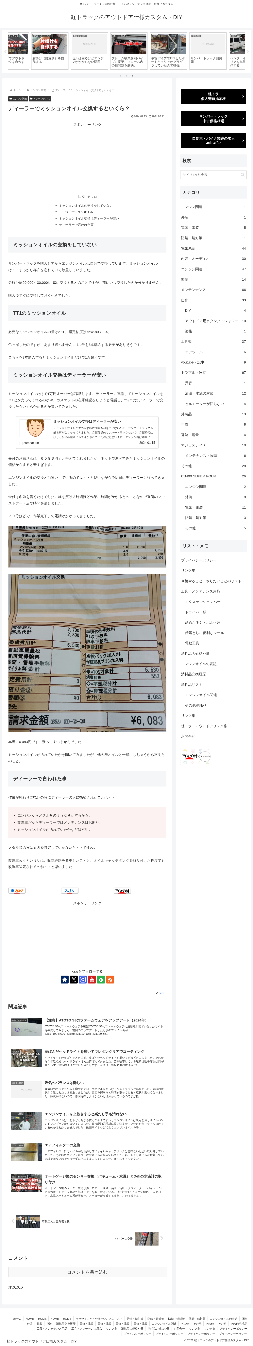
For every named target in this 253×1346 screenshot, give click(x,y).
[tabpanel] (27, 51)
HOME (30, 1318)
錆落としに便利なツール (204, 633)
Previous (5, 52)
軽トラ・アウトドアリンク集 (204, 726)
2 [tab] (126, 76)
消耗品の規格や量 (195, 654)
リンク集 (188, 571)
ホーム (17, 1318)
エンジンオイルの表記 (199, 664)
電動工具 (192, 643)
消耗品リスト (191, 685)
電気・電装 (86, 1323)
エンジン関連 (20, 98)
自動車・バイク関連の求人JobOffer (213, 140)
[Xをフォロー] (74, 979)
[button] (242, 174)
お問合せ (188, 736)
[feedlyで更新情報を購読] (101, 979)
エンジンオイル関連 (201, 695)
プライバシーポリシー (199, 560)
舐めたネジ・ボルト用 (203, 622)
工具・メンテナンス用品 (200, 591)
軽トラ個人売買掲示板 (213, 96)
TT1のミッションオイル (76, 212)
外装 (244, 1318)
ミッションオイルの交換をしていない (86, 205)
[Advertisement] (87, 155)
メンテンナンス (41, 98)
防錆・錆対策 (135, 1318)
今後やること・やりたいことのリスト (211, 581)
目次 (81, 197)
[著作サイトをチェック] (65, 979)
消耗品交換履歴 (193, 674)
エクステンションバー (203, 602)
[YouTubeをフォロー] (92, 979)
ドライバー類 (195, 612)
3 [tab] (132, 76)
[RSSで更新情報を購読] (110, 979)
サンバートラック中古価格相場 (213, 118)
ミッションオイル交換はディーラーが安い (89, 218)
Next (248, 52)
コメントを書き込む (87, 1272)
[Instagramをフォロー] (83, 979)
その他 (185, 1323)
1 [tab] (121, 76)
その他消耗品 (195, 705)
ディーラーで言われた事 (76, 224)
